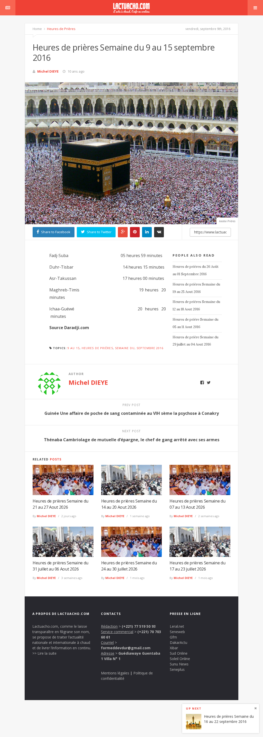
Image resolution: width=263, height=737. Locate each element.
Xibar (174, 647)
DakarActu (178, 642)
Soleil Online (180, 658)
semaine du (125, 348)
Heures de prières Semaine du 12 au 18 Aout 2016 (196, 305)
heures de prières (97, 348)
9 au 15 (74, 348)
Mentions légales (115, 673)
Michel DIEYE (48, 71)
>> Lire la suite (44, 653)
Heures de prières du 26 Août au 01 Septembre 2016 (196, 270)
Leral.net (177, 626)
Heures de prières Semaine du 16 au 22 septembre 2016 (229, 719)
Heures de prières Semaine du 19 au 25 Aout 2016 (196, 288)
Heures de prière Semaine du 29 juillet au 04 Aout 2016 (195, 341)
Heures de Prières (61, 28)
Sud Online (178, 653)
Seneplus (177, 669)
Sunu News (179, 664)
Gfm (173, 637)
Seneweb (177, 631)
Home (37, 28)
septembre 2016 (150, 348)
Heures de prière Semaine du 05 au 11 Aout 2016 (195, 323)
